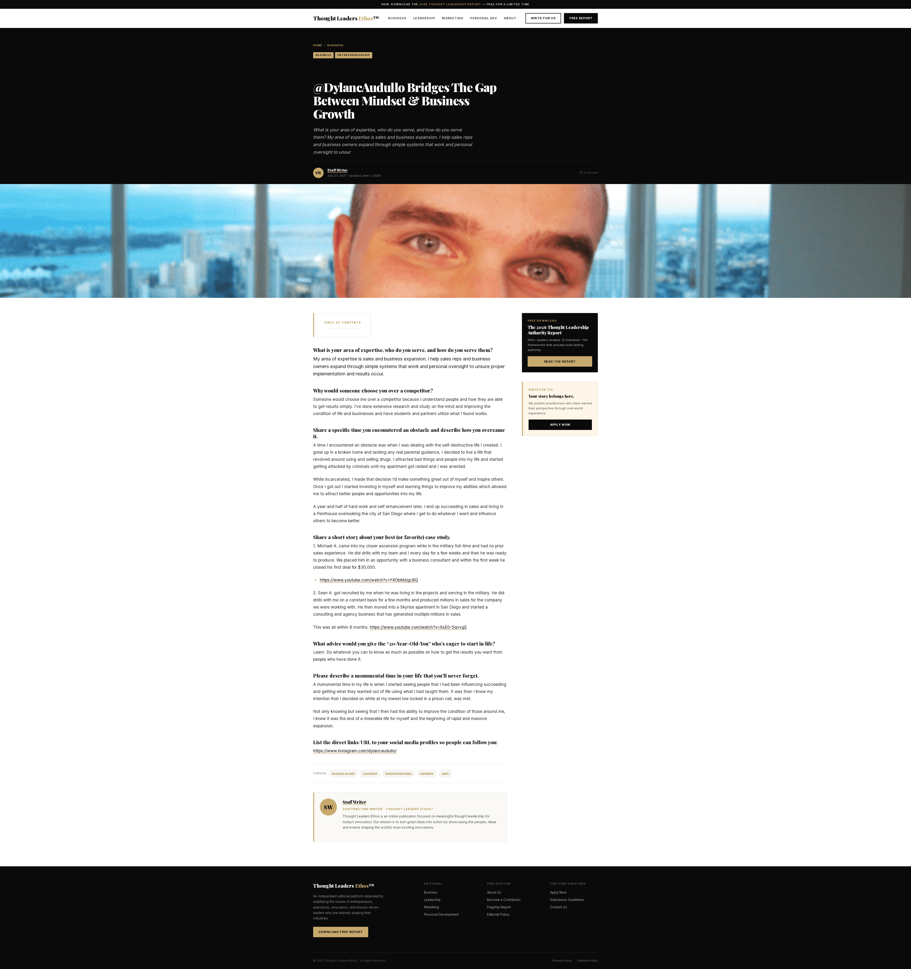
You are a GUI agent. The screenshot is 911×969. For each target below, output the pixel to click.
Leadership (424, 18)
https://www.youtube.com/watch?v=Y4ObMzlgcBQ (369, 579)
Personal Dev (483, 18)
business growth (343, 773)
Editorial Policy (498, 914)
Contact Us (558, 907)
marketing (426, 773)
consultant (370, 773)
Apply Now (560, 424)
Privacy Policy (562, 960)
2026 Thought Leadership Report (450, 4)
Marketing (452, 18)
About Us (494, 892)
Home (317, 45)
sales (445, 773)
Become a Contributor (504, 900)
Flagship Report (499, 907)
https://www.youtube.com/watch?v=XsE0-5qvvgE (418, 627)
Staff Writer (337, 170)
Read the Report (560, 361)
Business (397, 18)
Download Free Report (341, 932)
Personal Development (441, 914)
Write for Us (543, 18)
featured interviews (398, 773)
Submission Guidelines (567, 900)
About (510, 18)
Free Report (580, 18)
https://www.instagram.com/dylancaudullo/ (354, 750)
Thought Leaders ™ (346, 18)
